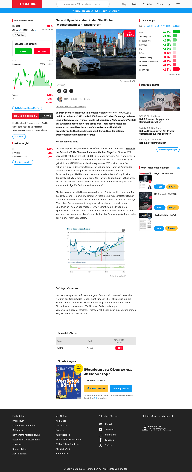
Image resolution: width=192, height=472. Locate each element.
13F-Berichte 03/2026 (165, 193)
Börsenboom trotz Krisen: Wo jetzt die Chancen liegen (108, 372)
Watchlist (20, 35)
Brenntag (143, 44)
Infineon (142, 53)
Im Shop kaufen (121, 388)
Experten (60, 430)
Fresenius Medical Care (148, 61)
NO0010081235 (28, 29)
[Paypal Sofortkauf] (172, 186)
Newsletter (61, 425)
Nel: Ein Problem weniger (152, 142)
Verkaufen (42, 51)
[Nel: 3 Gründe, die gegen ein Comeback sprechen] (159, 100)
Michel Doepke (84, 99)
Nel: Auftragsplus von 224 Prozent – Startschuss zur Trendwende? (158, 132)
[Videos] (160, 4)
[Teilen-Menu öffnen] (59, 91)
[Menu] (177, 4)
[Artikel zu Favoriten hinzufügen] (71, 91)
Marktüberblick (63, 434)
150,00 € (160, 207)
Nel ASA (61, 85)
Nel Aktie (16, 25)
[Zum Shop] (124, 4)
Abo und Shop (63, 448)
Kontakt (109, 424)
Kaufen (23, 51)
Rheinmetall (144, 69)
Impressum (18, 420)
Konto (96, 398)
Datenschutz (18, 430)
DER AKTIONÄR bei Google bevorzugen (71, 107)
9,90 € (159, 228)
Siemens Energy (145, 57)
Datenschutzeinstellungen (26, 439)
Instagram (110, 434)
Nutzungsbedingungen (24, 425)
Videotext (17, 444)
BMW (141, 32)
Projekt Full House (163, 173)
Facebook (110, 439)
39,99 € (159, 187)
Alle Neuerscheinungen (175, 167)
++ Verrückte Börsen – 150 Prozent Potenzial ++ (96, 10)
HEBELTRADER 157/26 (165, 214)
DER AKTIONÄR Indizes (67, 444)
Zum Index (19, 136)
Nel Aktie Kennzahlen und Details (27, 108)
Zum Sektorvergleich (22, 162)
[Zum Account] (134, 4)
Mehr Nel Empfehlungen (168, 149)
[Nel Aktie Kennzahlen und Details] (32, 79)
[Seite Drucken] (65, 91)
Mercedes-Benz (145, 40)
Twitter (109, 445)
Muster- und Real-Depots (69, 439)
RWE (141, 49)
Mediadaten (18, 416)
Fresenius (143, 65)
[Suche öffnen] (59, 4)
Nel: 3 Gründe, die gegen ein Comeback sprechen (154, 120)
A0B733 (15, 29)
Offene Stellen (19, 448)
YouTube (109, 429)
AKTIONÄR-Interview (79, 163)
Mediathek (61, 420)
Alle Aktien (61, 416)
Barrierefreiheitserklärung (26, 434)
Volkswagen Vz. (145, 36)
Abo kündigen (19, 453)
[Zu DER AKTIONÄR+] (147, 4)
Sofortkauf (101, 388)
